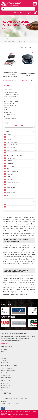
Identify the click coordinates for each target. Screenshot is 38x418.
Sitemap (4, 360)
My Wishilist (4, 387)
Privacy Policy (5, 373)
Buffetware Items (9, 114)
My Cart (3, 390)
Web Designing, (24, 414)
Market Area (5, 362)
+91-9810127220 (18, 13)
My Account (4, 383)
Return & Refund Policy (8, 370)
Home (3, 39)
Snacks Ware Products (11, 101)
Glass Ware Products (10, 96)
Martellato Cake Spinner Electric (27, 74)
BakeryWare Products (10, 92)
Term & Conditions (6, 368)
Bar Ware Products (9, 99)
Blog (2, 351)
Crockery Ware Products (11, 94)
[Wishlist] (15, 52)
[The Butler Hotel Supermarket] (19, 3)
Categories (8, 90)
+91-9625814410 (15, 403)
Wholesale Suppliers (10, 118)
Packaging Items (9, 103)
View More (4, 343)
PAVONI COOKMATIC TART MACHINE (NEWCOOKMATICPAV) (10, 74)
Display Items (8, 112)
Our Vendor (4, 356)
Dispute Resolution (7, 377)
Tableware (7, 110)
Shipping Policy (6, 375)
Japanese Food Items (10, 105)
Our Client (4, 353)
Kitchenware (8, 116)
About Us (4, 349)
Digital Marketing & (7, 416)
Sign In (29, 13)
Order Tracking (5, 385)
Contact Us (4, 358)
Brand (6, 131)
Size (5, 201)
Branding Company (19, 416)
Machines (10, 39)
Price (6, 123)
